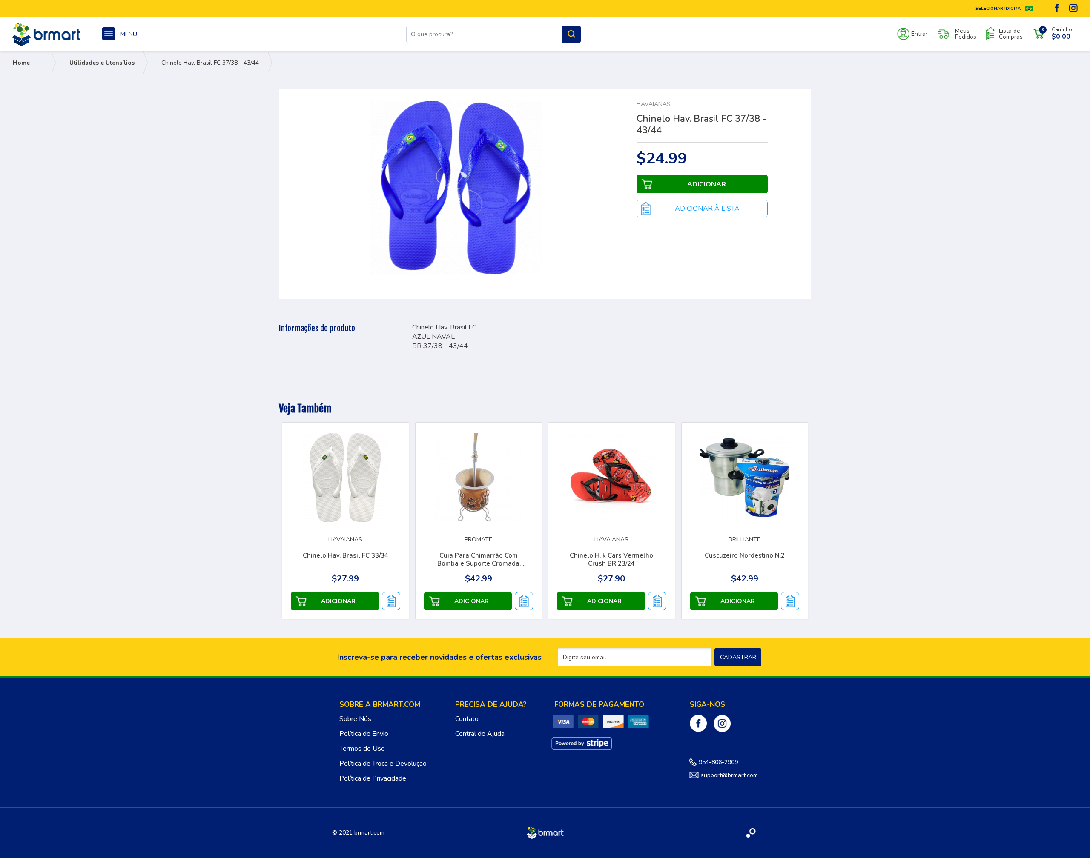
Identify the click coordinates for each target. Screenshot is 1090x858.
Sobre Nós (355, 719)
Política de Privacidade (372, 778)
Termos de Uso (362, 748)
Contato (467, 719)
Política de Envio (363, 733)
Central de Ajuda (480, 733)
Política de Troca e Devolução (383, 763)
